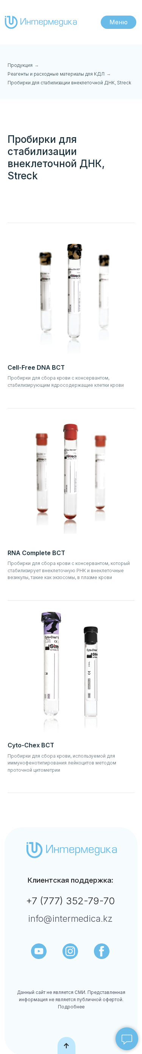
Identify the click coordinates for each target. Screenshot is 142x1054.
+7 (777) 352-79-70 (70, 901)
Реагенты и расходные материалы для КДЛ (56, 74)
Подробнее (71, 1007)
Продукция (20, 65)
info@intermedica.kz (70, 918)
